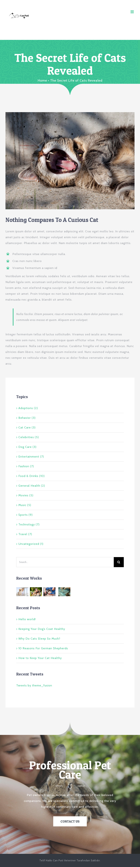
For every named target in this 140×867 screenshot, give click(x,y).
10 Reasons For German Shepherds (43, 648)
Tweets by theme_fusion (34, 685)
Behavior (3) (27, 418)
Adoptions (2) (28, 408)
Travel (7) (25, 534)
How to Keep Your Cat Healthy (40, 658)
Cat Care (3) (27, 427)
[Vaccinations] (49, 592)
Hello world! (27, 619)
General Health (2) (31, 485)
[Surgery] (64, 592)
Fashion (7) (26, 466)
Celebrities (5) (28, 437)
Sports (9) (25, 514)
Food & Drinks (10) (31, 476)
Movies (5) (25, 495)
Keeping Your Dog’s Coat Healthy (41, 629)
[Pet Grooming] (36, 592)
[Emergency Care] (22, 592)
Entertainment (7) (31, 456)
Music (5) (24, 505)
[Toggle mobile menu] (133, 12)
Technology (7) (29, 524)
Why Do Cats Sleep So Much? (39, 638)
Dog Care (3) (27, 447)
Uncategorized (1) (30, 544)
